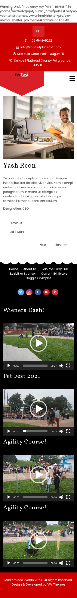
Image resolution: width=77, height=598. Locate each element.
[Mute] (61, 365)
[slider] (35, 366)
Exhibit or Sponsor (23, 273)
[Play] (9, 365)
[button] (38, 343)
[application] (38, 343)
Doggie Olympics (38, 278)
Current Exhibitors (54, 273)
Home (13, 269)
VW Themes (55, 584)
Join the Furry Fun (55, 269)
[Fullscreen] (68, 365)
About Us (30, 269)
